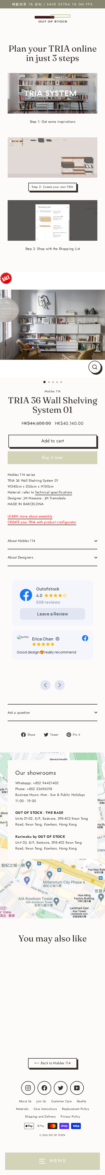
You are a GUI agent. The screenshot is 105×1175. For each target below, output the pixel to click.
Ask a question (19, 712)
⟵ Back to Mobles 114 (52, 1062)
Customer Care (61, 1101)
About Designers (20, 557)
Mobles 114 (39, 1028)
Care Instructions (45, 1109)
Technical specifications (53, 492)
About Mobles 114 (21, 540)
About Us (25, 1101)
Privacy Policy (70, 1116)
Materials (22, 1109)
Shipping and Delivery (40, 1116)
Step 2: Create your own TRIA (52, 187)
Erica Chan (42, 639)
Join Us (41, 1101)
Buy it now (52, 457)
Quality (81, 1101)
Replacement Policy (75, 1109)
